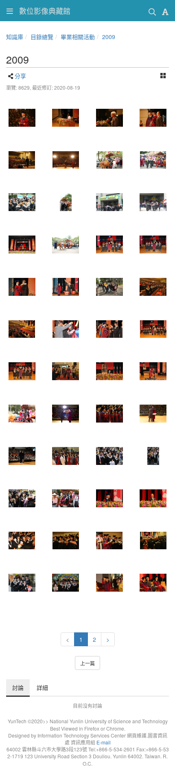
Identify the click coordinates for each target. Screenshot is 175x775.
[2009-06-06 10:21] (153, 287)
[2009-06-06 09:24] (109, 287)
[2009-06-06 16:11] (22, 160)
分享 (20, 76)
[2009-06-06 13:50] (66, 244)
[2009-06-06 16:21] (22, 456)
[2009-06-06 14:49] (109, 371)
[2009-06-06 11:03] (22, 329)
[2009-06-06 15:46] (153, 118)
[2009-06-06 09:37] (66, 498)
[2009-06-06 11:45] (66, 414)
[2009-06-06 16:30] (66, 456)
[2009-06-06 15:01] (109, 118)
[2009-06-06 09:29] (22, 414)
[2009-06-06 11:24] (22, 118)
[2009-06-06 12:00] (153, 541)
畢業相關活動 (78, 37)
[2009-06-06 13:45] (22, 583)
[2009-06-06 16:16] (22, 287)
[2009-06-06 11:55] (66, 541)
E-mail (103, 742)
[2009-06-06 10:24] (109, 498)
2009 (108, 37)
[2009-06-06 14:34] (109, 583)
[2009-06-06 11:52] (22, 541)
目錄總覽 (42, 37)
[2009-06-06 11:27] (109, 329)
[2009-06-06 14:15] (66, 583)
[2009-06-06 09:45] (109, 202)
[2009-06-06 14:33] (66, 371)
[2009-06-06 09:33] (109, 456)
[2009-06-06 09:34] (153, 456)
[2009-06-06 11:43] (66, 118)
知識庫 (14, 37)
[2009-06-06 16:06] (153, 414)
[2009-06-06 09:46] (153, 202)
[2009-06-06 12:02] (109, 414)
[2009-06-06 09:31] (22, 202)
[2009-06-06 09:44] (66, 202)
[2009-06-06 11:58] (109, 541)
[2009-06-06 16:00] (153, 244)
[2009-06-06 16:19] (66, 160)
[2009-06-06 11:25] (22, 244)
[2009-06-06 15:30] (153, 583)
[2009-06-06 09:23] (109, 160)
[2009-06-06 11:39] (22, 371)
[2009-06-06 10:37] (153, 498)
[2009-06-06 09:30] (153, 160)
